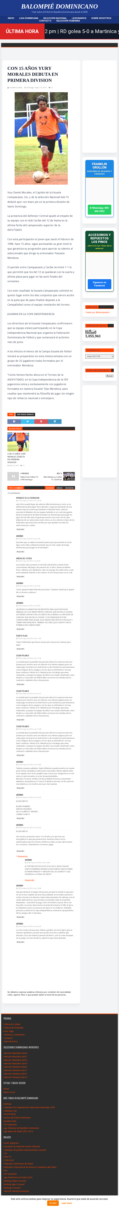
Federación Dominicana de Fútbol (18, 1164)
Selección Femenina (68, 20)
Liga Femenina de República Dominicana (21, 1128)
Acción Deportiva (11, 1143)
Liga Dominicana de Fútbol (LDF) (17, 1177)
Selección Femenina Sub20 (15, 1067)
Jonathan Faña (9, 1121)
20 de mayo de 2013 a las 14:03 (29, 765)
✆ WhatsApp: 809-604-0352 (99, 209)
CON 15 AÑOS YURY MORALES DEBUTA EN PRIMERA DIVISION (16, 458)
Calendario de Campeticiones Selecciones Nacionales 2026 (29, 1107)
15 (52, 88)
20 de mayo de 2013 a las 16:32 (29, 828)
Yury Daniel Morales (25, 414)
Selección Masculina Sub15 (15, 1060)
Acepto (53, 1203)
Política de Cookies (11, 1024)
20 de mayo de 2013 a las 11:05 (29, 638)
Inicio (11, 18)
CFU (5, 1153)
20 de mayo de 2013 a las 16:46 (38, 863)
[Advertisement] (96, 106)
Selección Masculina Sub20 (15, 1053)
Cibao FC (7, 1157)
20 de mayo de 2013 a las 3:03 (29, 539)
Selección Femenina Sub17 (15, 1070)
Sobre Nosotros (101, 18)
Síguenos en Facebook (99, 284)
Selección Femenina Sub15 (15, 1074)
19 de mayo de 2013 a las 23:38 (29, 501)
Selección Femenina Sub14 (15, 1077)
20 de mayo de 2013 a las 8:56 (29, 561)
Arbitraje (7, 1104)
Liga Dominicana (28, 18)
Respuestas (23, 856)
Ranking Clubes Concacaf (14, 1181)
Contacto (45, 20)
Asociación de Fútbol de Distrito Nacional (21, 1146)
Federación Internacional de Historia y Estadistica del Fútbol (29, 1167)
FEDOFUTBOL (9, 1114)
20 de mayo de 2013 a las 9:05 (29, 606)
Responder (20, 529)
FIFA (5, 1170)
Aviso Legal (8, 1031)
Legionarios (79, 18)
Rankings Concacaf (11, 1188)
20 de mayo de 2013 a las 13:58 (29, 729)
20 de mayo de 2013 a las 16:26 (29, 797)
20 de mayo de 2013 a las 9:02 (29, 586)
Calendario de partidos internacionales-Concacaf (24, 1150)
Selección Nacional (55, 18)
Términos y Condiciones (14, 1034)
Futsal (6, 1089)
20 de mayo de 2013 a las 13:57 (29, 694)
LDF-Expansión (10, 1124)
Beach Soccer (9, 1092)
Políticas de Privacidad (13, 1028)
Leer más (67, 1203)
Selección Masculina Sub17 (15, 1056)
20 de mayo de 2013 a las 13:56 (29, 658)
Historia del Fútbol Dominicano (17, 1117)
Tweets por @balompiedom (97, 312)
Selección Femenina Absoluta (16, 1191)
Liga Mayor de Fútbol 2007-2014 (18, 1131)
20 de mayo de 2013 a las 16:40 (29, 888)
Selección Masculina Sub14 (15, 1063)
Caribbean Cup (10, 1111)
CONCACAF (8, 1160)
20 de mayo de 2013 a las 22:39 (29, 926)
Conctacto (7, 1038)
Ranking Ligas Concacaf (14, 1184)
